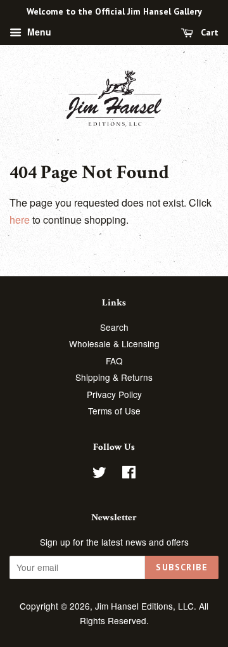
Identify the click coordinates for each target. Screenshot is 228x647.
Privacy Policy (114, 394)
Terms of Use (114, 410)
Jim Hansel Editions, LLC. (147, 605)
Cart (208, 32)
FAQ (114, 360)
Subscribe (182, 567)
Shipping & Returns (114, 377)
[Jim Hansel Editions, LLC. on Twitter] (99, 474)
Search (114, 327)
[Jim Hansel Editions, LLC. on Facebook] (129, 474)
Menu (38, 31)
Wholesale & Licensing (114, 343)
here (20, 219)
